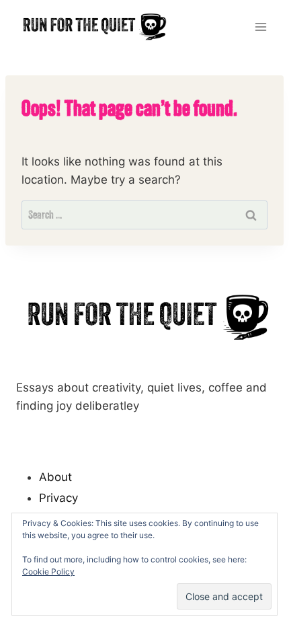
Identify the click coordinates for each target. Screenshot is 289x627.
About (55, 477)
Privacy (58, 498)
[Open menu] (260, 26)
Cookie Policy (48, 571)
